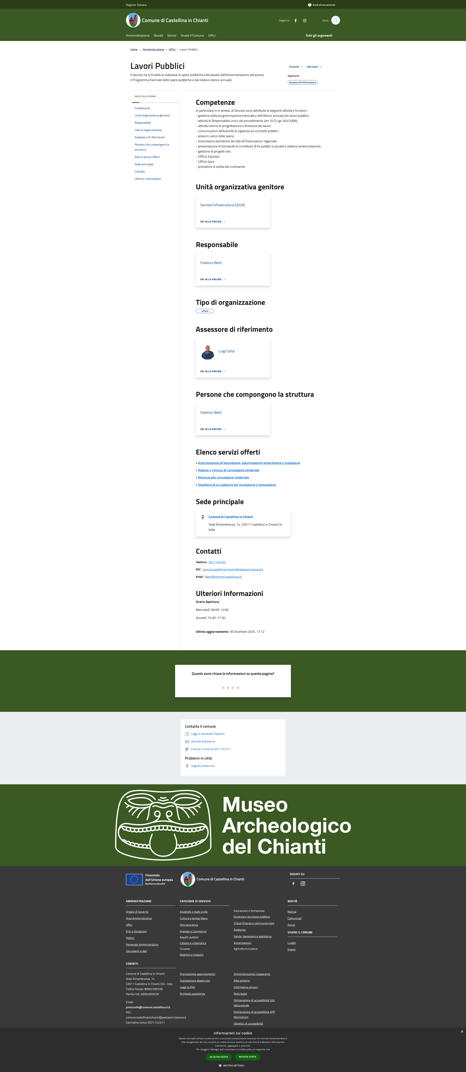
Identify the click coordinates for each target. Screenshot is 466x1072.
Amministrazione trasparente (252, 974)
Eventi (292, 949)
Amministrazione (153, 49)
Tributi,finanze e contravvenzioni (254, 923)
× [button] (462, 1031)
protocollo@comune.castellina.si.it (148, 1007)
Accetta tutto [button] (219, 1057)
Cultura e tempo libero (194, 918)
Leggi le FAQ (187, 987)
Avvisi (291, 925)
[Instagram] (303, 20)
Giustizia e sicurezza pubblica (252, 916)
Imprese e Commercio (193, 931)
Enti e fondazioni (136, 931)
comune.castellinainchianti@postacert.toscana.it (233, 569)
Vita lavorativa (189, 925)
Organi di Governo (137, 911)
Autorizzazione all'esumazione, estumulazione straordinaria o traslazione (249, 462)
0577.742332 (217, 562)
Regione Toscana (136, 5)
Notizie (292, 911)
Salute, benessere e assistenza (253, 936)
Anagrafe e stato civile (194, 911)
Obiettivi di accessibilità (248, 1023)
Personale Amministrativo (142, 944)
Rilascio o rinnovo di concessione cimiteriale (228, 470)
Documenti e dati (136, 951)
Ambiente (240, 930)
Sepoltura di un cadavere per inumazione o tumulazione (237, 484)
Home (134, 49)
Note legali (240, 993)
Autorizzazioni (242, 943)
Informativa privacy (246, 987)
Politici (130, 938)
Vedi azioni (313, 67)
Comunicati (295, 918)
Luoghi (292, 943)
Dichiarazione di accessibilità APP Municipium (254, 1014)
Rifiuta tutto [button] (247, 1056)
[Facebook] (294, 20)
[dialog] (233, 1050)
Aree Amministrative (139, 918)
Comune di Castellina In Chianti (231, 516)
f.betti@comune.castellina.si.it (223, 576)
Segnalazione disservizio (195, 980)
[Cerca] (335, 20)
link (268, 1049)
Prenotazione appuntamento (197, 974)
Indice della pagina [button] (145, 96)
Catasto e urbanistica (193, 943)
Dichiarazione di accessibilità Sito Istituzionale (254, 1003)
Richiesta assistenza (192, 993)
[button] (233, 1065)
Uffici (172, 49)
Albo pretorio (242, 980)
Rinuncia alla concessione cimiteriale (223, 477)
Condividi (294, 67)
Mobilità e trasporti (192, 954)
